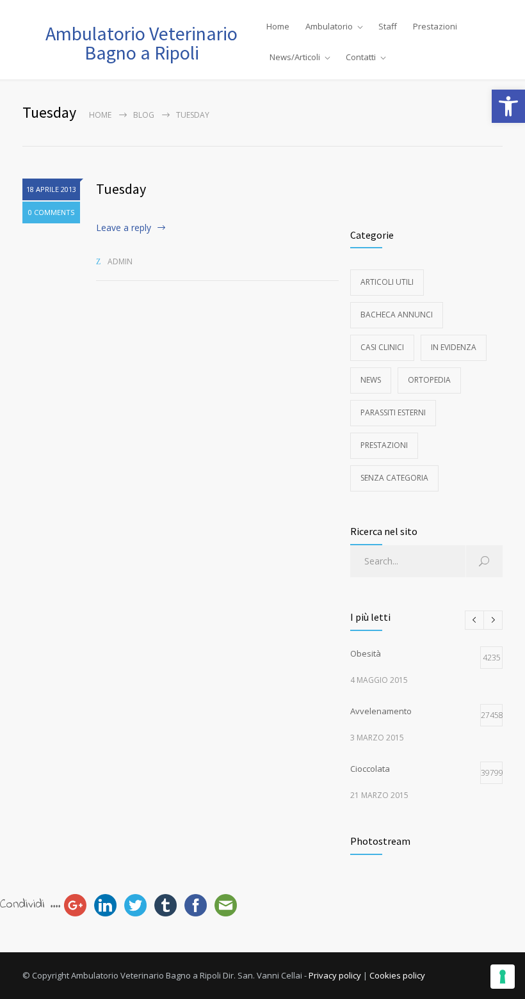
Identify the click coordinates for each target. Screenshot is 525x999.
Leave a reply (123, 227)
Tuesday (121, 189)
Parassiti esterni (393, 412)
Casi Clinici (382, 347)
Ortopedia (429, 379)
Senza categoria (394, 477)
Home (277, 26)
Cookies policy (397, 975)
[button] (508, 106)
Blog (143, 114)
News (370, 379)
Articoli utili (387, 281)
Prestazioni (435, 26)
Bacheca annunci (396, 314)
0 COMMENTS (51, 212)
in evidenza (453, 347)
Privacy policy (335, 975)
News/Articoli (295, 57)
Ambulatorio (329, 26)
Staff (387, 26)
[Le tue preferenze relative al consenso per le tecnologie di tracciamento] (502, 976)
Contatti (361, 57)
